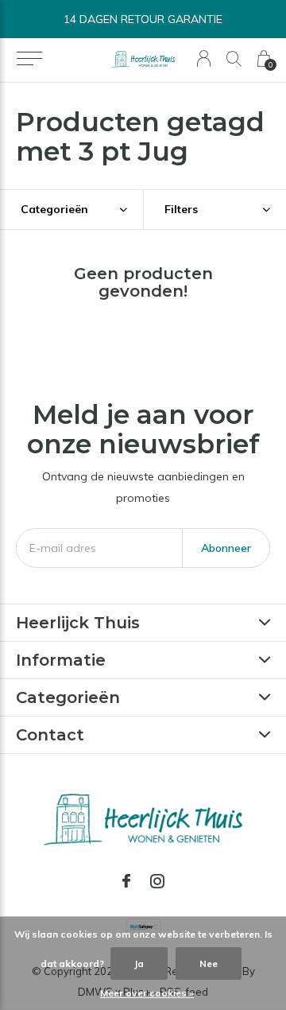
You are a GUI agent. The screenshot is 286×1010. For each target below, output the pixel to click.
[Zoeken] (234, 58)
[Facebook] (126, 881)
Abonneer (226, 548)
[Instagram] (157, 881)
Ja (139, 963)
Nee (208, 963)
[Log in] (204, 58)
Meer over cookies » (147, 993)
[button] (29, 59)
